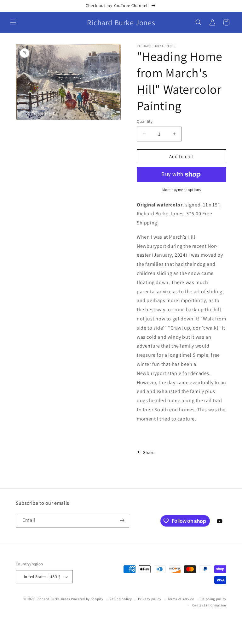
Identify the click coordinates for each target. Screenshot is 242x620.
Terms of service (181, 599)
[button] (13, 22)
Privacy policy (149, 599)
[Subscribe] (122, 520)
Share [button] (149, 452)
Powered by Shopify (87, 599)
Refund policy (120, 599)
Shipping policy (213, 599)
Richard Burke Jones (53, 599)
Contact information (209, 605)
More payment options (181, 189)
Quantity (145, 121)
